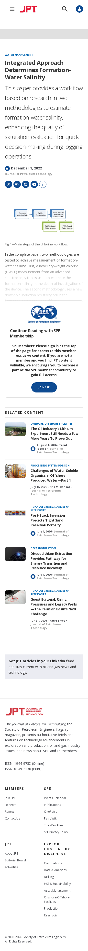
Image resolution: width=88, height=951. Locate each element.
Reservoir (50, 915)
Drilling (49, 877)
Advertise (11, 867)
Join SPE (44, 387)
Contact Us (12, 818)
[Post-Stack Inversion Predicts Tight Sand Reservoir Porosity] (15, 513)
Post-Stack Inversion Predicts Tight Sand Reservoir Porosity (48, 520)
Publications (52, 805)
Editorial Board (15, 860)
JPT (8, 844)
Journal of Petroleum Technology (28, 174)
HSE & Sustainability (57, 884)
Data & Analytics (55, 870)
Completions (53, 863)
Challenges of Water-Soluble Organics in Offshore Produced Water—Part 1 (54, 475)
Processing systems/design (50, 465)
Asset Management (57, 890)
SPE (47, 788)
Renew (9, 812)
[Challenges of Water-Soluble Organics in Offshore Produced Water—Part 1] (15, 471)
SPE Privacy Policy (56, 832)
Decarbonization (43, 548)
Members (14, 788)
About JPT (11, 853)
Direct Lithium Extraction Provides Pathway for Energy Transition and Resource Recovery (51, 560)
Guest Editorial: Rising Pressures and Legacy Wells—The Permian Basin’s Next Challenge (54, 606)
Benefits (10, 805)
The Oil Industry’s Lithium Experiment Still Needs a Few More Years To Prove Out (54, 433)
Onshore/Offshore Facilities (51, 423)
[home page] (29, 9)
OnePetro (50, 812)
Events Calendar (55, 798)
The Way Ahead (55, 825)
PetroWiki (50, 818)
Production (51, 908)
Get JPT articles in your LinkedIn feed (41, 661)
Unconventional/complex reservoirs (50, 509)
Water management (19, 55)
